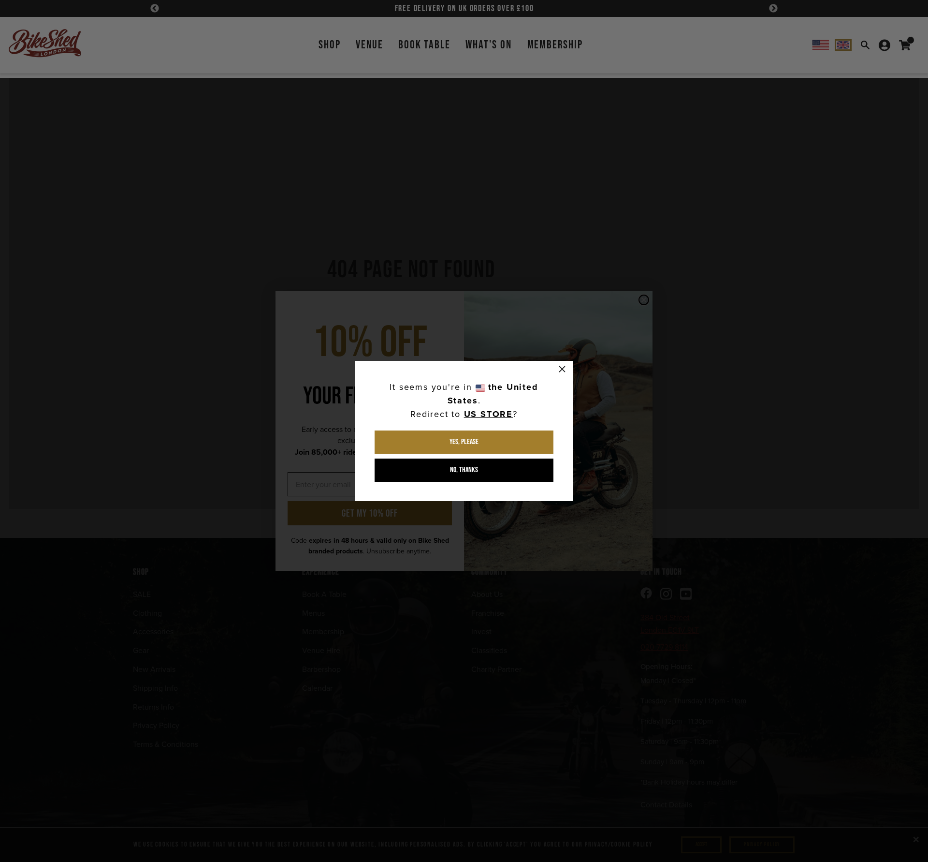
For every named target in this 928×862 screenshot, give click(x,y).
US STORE (488, 414)
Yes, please (464, 441)
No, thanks (464, 470)
